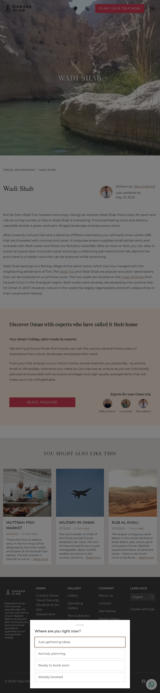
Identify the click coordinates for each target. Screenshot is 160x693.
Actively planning (51, 653)
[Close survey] (80, 346)
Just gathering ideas (54, 642)
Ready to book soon (53, 665)
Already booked (50, 677)
